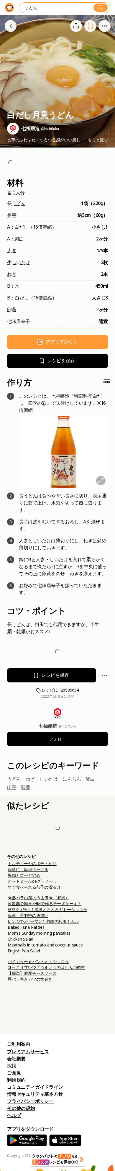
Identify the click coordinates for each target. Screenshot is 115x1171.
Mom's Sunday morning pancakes (39, 933)
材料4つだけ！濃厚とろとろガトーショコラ (47, 910)
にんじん (72, 779)
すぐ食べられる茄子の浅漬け (34, 887)
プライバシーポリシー (30, 1101)
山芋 (11, 787)
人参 (11, 250)
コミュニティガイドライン (35, 1087)
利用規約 (16, 1080)
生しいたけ (18, 262)
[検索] (100, 8)
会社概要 (16, 1058)
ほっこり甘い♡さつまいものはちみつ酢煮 (46, 967)
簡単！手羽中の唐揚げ (28, 915)
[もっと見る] (104, 26)
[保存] (90, 25)
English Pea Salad (24, 951)
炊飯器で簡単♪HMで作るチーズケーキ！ (44, 904)
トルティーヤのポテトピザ (32, 864)
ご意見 (14, 1073)
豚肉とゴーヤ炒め (24, 875)
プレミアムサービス (28, 1051)
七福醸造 (48, 726)
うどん (19, 203)
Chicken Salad (20, 939)
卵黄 (11, 309)
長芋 (11, 215)
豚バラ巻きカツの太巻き (30, 979)
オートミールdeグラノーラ (32, 881)
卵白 (19, 238)
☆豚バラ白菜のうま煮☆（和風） (38, 898)
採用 (12, 1065)
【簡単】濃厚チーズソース (32, 973)
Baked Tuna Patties (26, 927)
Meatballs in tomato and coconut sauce (45, 945)
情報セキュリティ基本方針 (35, 1094)
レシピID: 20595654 (60, 690)
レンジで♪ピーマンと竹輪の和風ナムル (43, 921)
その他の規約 (21, 1108)
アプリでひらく (61, 341)
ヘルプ (14, 1115)
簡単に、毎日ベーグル (28, 869)
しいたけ (49, 779)
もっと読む (98, 140)
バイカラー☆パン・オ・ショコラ (38, 961)
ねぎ (11, 274)
